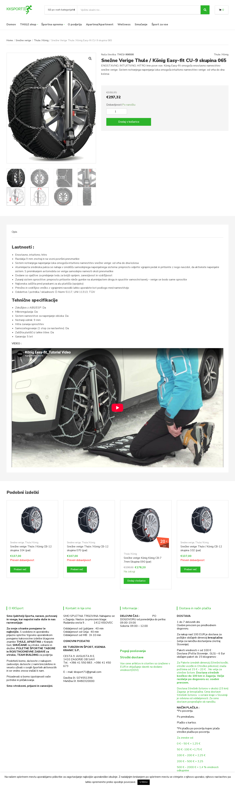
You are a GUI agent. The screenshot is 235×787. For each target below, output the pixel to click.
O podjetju (75, 24)
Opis (14, 232)
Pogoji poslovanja (133, 651)
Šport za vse (160, 24)
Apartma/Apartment (99, 24)
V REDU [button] (144, 782)
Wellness (124, 24)
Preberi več (20, 569)
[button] (90, 58)
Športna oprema (52, 24)
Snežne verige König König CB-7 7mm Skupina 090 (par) (143, 560)
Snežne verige (23, 40)
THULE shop (28, 24)
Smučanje (141, 24)
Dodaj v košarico (128, 122)
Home (10, 40)
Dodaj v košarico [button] (136, 580)
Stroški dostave (131, 657)
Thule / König (41, 40)
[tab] (14, 232)
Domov (11, 24)
